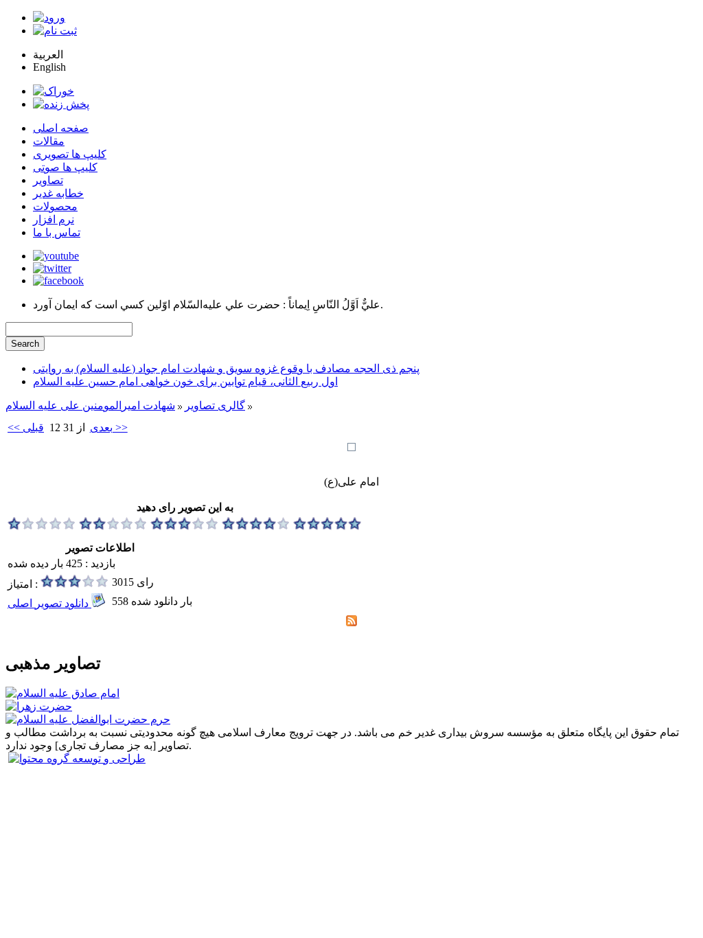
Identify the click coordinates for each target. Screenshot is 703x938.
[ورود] (49, 17)
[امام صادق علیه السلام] (62, 693)
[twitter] (52, 268)
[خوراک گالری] (351, 622)
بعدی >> (109, 427)
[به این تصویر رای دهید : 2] (113, 526)
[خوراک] (53, 91)
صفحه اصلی (61, 128)
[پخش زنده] (61, 104)
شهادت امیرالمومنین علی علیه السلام (90, 405)
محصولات (55, 206)
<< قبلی (26, 427)
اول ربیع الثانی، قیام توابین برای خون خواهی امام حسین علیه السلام (185, 381)
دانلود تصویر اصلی (49, 603)
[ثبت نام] (55, 30)
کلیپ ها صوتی (65, 167)
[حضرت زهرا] (38, 706)
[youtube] (56, 256)
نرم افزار (53, 219)
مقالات (49, 141)
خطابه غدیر (58, 193)
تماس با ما (56, 232)
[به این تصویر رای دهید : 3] (184, 526)
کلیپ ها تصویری (69, 154)
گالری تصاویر (215, 405)
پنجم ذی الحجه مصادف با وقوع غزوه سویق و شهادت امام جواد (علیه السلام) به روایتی (226, 368)
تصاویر (48, 180)
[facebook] (58, 280)
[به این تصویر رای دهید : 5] (327, 526)
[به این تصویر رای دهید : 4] (256, 526)
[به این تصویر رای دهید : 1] (42, 526)
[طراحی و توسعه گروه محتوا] (77, 758)
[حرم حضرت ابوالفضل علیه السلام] (87, 719)
